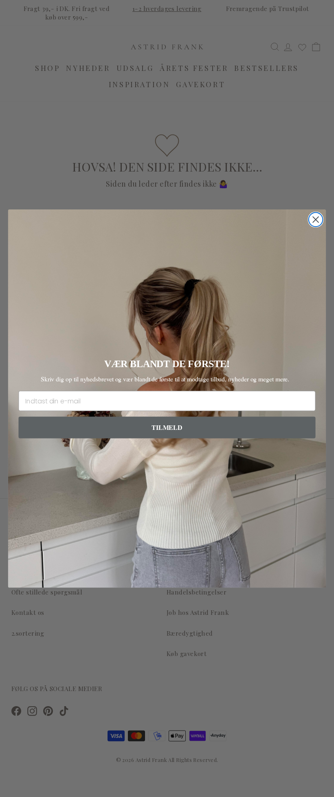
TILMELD (167, 427)
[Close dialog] (316, 220)
